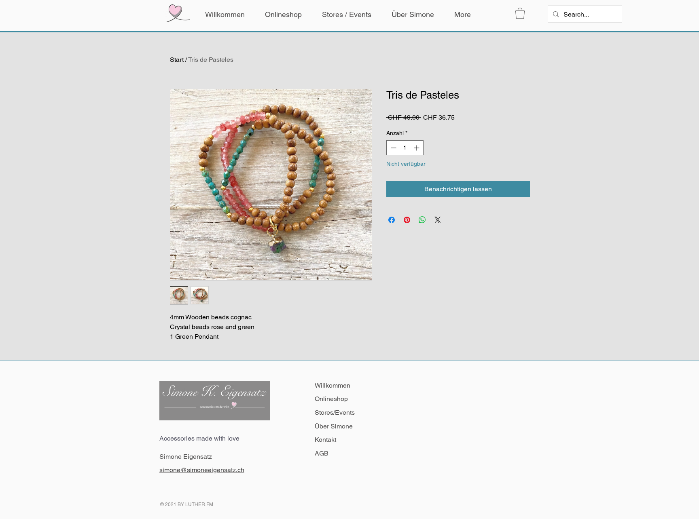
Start (177, 59)
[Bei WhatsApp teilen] (422, 220)
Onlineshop (331, 399)
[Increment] (417, 148)
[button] (520, 13)
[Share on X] (438, 220)
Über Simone (334, 426)
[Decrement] (393, 148)
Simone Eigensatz (185, 456)
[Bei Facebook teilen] (391, 220)
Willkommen (332, 385)
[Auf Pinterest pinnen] (407, 220)
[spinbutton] (405, 148)
